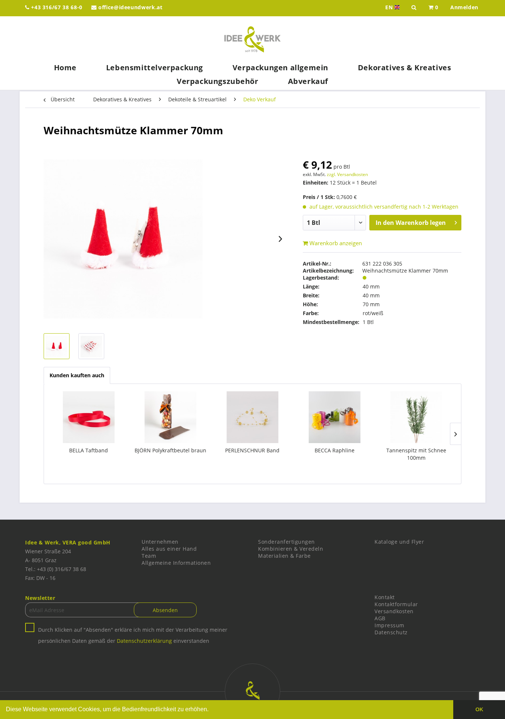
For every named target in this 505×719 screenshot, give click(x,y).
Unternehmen (160, 541)
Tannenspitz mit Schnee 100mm (416, 454)
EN (393, 7)
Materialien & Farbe (284, 555)
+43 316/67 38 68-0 (56, 7)
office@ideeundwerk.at (129, 7)
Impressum (389, 625)
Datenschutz (391, 632)
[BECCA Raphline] (334, 417)
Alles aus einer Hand (169, 548)
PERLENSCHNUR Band (252, 450)
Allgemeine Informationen (176, 562)
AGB (380, 618)
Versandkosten (394, 611)
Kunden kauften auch (77, 375)
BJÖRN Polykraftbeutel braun (170, 450)
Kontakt (384, 597)
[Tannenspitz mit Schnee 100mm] (416, 417)
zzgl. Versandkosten (347, 174)
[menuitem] (433, 8)
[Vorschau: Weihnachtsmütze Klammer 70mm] (57, 346)
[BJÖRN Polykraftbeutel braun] (170, 417)
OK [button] (479, 709)
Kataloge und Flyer (399, 541)
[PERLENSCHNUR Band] (252, 417)
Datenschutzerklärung (144, 640)
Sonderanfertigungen (286, 541)
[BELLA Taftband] (88, 417)
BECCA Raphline (335, 450)
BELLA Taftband (88, 450)
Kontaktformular (396, 604)
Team (149, 555)
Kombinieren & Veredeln (290, 548)
